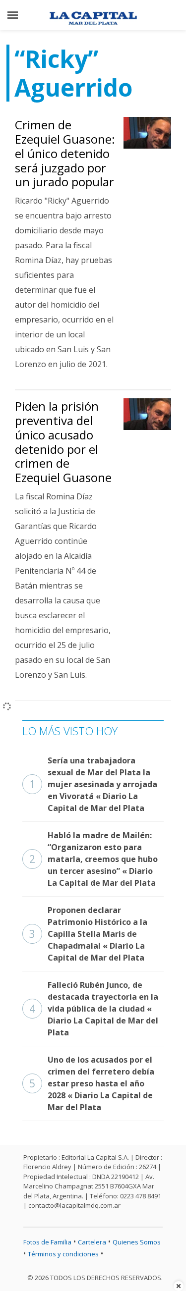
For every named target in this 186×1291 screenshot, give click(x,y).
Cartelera (92, 1241)
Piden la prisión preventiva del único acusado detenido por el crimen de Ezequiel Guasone (63, 441)
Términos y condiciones (63, 1253)
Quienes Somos (137, 1241)
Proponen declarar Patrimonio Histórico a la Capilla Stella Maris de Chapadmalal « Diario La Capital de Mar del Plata (88, 934)
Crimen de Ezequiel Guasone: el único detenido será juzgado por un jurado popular (65, 153)
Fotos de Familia (47, 1241)
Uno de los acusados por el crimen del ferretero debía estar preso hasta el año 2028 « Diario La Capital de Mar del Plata (91, 1083)
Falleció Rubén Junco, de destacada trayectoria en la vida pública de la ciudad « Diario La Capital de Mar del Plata (93, 1008)
